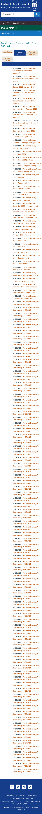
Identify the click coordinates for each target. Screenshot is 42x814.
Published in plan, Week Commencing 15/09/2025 (26, 487)
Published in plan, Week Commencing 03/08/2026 (26, 753)
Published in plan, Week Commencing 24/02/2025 (26, 320)
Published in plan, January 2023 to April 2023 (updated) (26, 141)
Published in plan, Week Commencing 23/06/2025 (26, 412)
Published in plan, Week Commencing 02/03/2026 (26, 626)
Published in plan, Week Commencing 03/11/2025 (26, 528)
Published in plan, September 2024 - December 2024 (25, 274)
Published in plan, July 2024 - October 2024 (26, 262)
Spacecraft (20, 807)
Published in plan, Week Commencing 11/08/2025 (26, 458)
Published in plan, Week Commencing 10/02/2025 (26, 308)
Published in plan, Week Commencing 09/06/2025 (26, 406)
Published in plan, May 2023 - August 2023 (26, 181)
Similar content (7, 33)
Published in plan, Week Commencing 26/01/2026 (26, 597)
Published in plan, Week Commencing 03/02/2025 (26, 302)
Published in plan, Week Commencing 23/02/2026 (26, 620)
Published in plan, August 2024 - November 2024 (24, 268)
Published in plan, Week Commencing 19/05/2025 (26, 389)
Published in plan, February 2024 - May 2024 (24, 233)
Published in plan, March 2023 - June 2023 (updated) (27, 158)
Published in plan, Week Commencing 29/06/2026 (26, 724)
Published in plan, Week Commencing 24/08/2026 (26, 770)
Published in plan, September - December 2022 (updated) (24, 70)
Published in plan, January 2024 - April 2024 (24, 227)
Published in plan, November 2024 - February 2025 (25, 285)
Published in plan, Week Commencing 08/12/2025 (26, 556)
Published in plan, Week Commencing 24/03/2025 (26, 343)
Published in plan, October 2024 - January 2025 (24, 279)
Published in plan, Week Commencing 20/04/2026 (26, 666)
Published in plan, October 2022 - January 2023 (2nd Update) (25, 100)
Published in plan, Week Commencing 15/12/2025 (26, 562)
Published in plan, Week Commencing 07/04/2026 (26, 655)
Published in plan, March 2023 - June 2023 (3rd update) (27, 170)
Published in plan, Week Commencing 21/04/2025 (26, 366)
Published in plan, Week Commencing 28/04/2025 (26, 372)
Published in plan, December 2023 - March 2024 (24, 222)
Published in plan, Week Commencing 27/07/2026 (26, 747)
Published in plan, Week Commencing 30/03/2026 (26, 649)
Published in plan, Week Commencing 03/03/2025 (26, 326)
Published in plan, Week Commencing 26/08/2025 (26, 470)
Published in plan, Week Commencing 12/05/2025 (26, 383)
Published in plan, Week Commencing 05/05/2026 (26, 678)
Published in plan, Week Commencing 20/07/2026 (26, 741)
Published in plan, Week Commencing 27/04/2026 (26, 672)
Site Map (29, 798)
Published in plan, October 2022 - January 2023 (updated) (24, 92)
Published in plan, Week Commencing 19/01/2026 (26, 591)
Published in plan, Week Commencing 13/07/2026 (26, 735)
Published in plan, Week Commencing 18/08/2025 (26, 464)
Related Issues (7, 59)
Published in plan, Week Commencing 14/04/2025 (26, 360)
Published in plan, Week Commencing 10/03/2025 (26, 331)
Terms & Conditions (16, 798)
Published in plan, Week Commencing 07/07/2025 (26, 430)
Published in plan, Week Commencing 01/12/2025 (26, 551)
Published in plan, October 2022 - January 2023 (24, 85)
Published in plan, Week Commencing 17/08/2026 (26, 764)
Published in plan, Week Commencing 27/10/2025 (26, 522)
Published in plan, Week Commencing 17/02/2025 (26, 314)
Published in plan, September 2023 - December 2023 (25, 204)
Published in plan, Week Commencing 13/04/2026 (26, 660)
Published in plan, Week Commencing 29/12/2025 (26, 574)
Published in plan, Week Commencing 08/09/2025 (26, 481)
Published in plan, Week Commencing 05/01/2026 (26, 580)
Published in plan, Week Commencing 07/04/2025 (26, 354)
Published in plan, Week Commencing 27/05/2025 (26, 395)
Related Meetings (32, 53)
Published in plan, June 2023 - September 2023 (26, 187)
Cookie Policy (32, 795)
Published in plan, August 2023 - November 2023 (24, 199)
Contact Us (20, 795)
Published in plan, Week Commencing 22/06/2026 (26, 718)
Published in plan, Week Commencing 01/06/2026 (26, 701)
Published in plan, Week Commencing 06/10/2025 (26, 505)
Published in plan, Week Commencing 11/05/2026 (26, 683)
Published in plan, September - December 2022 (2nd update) (25, 78)
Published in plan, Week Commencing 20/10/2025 (26, 516)
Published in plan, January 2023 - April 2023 (24, 135)
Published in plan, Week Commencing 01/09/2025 (26, 476)
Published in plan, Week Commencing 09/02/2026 (26, 608)
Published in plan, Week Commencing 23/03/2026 (26, 643)
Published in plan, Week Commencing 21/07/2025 (26, 441)
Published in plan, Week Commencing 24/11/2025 (26, 545)
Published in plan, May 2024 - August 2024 (26, 250)
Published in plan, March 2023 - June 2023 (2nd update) (27, 164)
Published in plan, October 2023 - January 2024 (24, 210)
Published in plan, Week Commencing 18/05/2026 (26, 689)
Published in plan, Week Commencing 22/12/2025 (26, 568)
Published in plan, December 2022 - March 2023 (24, 129)
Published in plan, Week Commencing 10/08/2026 (26, 758)
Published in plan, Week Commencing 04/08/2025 (26, 453)
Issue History (20, 53)
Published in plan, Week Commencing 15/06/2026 (26, 712)
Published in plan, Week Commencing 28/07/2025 (26, 447)
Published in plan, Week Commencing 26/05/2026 (26, 695)
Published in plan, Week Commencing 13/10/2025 (26, 510)
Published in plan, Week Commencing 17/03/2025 (26, 337)
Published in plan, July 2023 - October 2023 (26, 193)
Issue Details (7, 52)
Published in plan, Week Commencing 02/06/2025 (26, 401)
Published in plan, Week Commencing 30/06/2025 (26, 424)
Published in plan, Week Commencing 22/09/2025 (26, 493)
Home (4, 23)
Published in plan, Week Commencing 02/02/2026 (26, 603)
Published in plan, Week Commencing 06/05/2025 (26, 378)
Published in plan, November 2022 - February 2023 (25, 107)
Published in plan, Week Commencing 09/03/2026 (26, 632)
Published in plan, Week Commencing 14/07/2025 (26, 435)
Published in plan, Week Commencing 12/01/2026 (26, 585)
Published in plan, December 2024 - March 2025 (24, 291)
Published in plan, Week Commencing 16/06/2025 (26, 418)
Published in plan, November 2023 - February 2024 (25, 216)
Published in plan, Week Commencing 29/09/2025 (26, 499)
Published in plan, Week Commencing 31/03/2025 (26, 349)
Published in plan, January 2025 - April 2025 (24, 297)
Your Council (13, 23)
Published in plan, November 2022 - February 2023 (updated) (25, 114)
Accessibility (9, 795)
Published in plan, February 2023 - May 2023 (24, 147)
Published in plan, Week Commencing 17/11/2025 (26, 539)
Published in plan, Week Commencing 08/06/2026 (26, 707)
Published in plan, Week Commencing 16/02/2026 (26, 614)
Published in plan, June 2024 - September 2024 (26, 256)
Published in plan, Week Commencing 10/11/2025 (26, 533)
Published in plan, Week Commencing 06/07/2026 (26, 730)
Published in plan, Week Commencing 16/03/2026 (26, 637)
